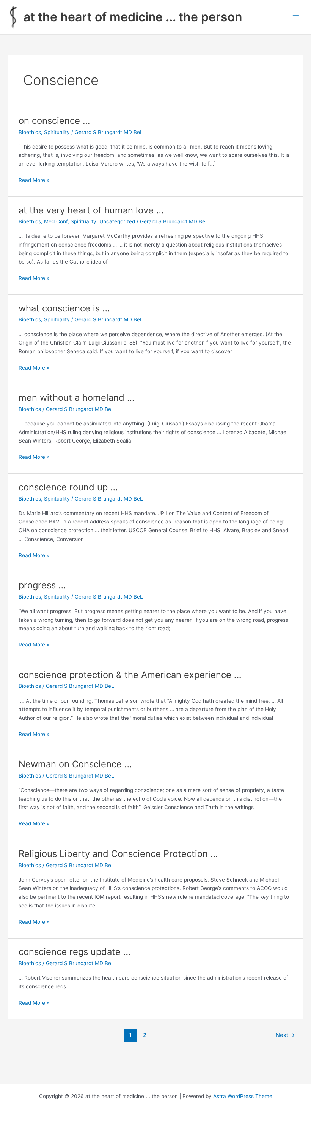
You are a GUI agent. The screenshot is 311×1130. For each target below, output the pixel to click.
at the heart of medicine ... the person (133, 16)
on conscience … (54, 120)
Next (285, 1035)
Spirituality (57, 132)
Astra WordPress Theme (242, 1096)
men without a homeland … (76, 397)
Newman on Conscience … (75, 764)
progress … (42, 585)
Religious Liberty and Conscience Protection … (118, 853)
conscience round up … (68, 487)
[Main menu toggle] (296, 17)
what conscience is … (64, 308)
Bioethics (30, 132)
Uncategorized (117, 221)
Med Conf (56, 221)
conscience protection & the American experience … (130, 674)
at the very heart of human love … (91, 210)
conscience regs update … (74, 951)
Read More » (34, 181)
